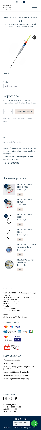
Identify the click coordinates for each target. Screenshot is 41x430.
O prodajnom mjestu (11, 360)
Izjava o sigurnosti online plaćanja (16, 378)
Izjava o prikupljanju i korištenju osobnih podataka (18, 367)
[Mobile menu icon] (34, 7)
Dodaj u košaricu (24, 111)
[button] (34, 37)
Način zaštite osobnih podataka (15, 375)
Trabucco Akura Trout (25, 201)
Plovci (29, 119)
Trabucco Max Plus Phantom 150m (26, 246)
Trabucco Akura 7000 (25, 231)
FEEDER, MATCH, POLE (18, 119)
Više (19, 194)
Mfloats (12, 125)
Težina (6, 82)
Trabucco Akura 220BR (25, 216)
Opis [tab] (5, 137)
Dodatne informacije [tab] (12, 142)
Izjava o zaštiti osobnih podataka (16, 372)
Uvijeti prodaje (9, 363)
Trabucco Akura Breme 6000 (25, 186)
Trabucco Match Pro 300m (25, 261)
